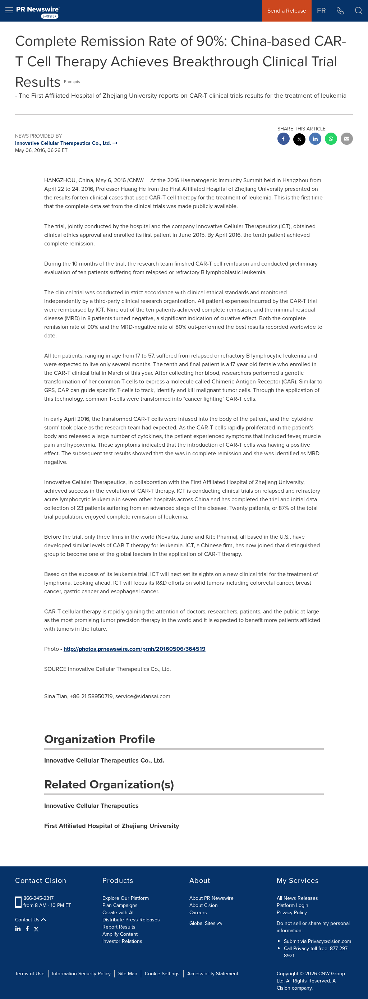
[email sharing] (347, 140)
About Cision (203, 905)
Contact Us (28, 920)
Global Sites (203, 923)
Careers (198, 912)
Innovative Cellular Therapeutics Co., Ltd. (104, 760)
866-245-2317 (38, 898)
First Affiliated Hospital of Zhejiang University (111, 825)
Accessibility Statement (212, 973)
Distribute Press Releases (131, 920)
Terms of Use (30, 973)
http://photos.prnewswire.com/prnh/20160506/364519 (135, 649)
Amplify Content (120, 934)
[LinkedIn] (19, 929)
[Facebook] (27, 929)
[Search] (359, 11)
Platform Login (292, 905)
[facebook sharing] (283, 140)
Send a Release (286, 10)
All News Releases (297, 898)
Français (72, 81)
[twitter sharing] (299, 140)
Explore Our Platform (125, 898)
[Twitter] (36, 929)
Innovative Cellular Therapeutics (91, 805)
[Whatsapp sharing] (331, 140)
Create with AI (117, 912)
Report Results (118, 927)
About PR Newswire (211, 898)
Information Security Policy (81, 973)
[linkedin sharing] (315, 140)
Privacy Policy (292, 912)
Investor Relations (122, 941)
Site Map (127, 973)
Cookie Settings (162, 973)
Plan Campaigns (120, 905)
